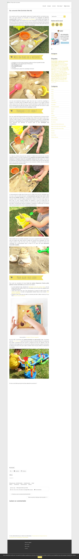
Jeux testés (55, 74)
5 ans (52, 95)
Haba (61, 71)
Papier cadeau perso (55, 79)
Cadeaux (54, 67)
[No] (77, 556)
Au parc (53, 108)
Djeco (55, 69)
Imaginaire (53, 72)
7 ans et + (53, 100)
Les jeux (49, 6)
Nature (29, 484)
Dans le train (54, 117)
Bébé (28, 489)
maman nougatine (16, 291)
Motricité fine (24, 484)
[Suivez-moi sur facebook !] (53, 23)
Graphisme (58, 71)
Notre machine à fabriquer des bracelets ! (37, 497)
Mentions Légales (28, 542)
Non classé (53, 135)
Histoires (64, 71)
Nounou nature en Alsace (19, 295)
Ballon (52, 111)
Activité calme (19, 483)
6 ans (52, 98)
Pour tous (54, 81)
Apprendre (54, 64)
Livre (68, 74)
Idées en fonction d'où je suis (57, 124)
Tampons (54, 82)
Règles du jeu (67, 6)
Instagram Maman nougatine (32, 337)
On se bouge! (63, 78)
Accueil (44, 6)
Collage (66, 67)
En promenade (54, 119)
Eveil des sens (27, 483)
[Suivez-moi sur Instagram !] (57, 23)
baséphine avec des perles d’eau (37, 286)
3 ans (15, 489)
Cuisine (52, 115)
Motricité (64, 75)
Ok (39, 557)
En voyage (63, 69)
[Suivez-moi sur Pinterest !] (61, 23)
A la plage (25, 489)
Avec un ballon (60, 65)
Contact (26, 548)
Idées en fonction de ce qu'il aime (58, 126)
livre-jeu (53, 75)
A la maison (21, 489)
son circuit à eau (16, 341)
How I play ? (59, 6)
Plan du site (27, 546)
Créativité (65, 68)
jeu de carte (57, 72)
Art (59, 64)
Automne (62, 64)
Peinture (62, 79)
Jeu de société (63, 72)
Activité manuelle (55, 106)
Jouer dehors (63, 74)
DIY (52, 69)
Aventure (65, 65)
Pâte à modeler (61, 81)
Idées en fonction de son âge (57, 128)
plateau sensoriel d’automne (28, 19)
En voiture (53, 121)
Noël (57, 78)
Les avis (54, 6)
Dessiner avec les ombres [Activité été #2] (20, 494)
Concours (53, 68)
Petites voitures (54, 137)
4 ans (17, 489)
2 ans (12, 489)
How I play (13, 487)
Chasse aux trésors (61, 67)
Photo (65, 79)
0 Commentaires (38, 489)
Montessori (16, 484)
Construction (59, 68)
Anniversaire (61, 62)
